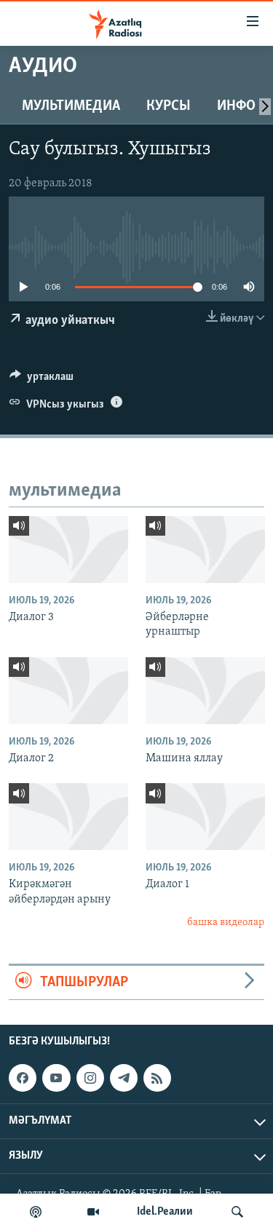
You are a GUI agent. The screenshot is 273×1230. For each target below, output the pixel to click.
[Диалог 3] (68, 549)
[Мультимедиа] (93, 1212)
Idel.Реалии (165, 1212)
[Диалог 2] (68, 690)
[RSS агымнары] (157, 1078)
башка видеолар (225, 922)
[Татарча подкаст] (36, 1212)
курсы (168, 106)
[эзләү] (237, 1212)
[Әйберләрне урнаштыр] (205, 549)
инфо (236, 106)
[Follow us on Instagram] (90, 1078)
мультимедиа (71, 106)
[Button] (41, 380)
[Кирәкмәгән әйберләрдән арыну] (68, 816)
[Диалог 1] (205, 816)
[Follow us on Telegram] (124, 1078)
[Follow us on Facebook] (22, 1078)
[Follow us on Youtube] (56, 1078)
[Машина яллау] (205, 690)
